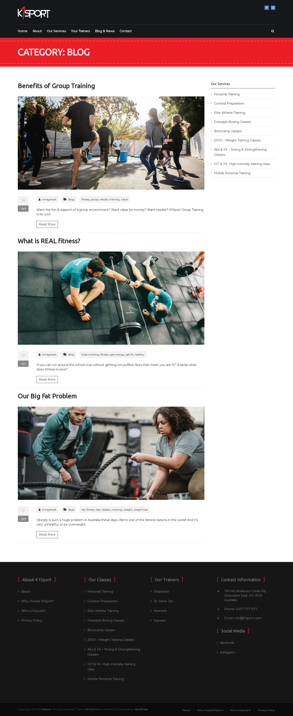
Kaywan (160, 620)
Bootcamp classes (228, 131)
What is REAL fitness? (49, 240)
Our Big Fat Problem (47, 396)
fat (83, 509)
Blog (71, 199)
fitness (85, 199)
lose (98, 509)
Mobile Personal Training (232, 173)
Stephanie (161, 591)
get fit (129, 354)
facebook (266, 8)
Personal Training (227, 94)
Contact (126, 31)
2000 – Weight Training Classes (237, 140)
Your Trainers (80, 31)
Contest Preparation (229, 103)
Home (22, 31)
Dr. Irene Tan (163, 601)
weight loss (141, 509)
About (37, 31)
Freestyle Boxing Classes (232, 122)
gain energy (117, 354)
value (124, 199)
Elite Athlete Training (229, 113)
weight (128, 509)
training (114, 199)
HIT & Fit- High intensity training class (242, 164)
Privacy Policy (31, 620)
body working (90, 354)
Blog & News (105, 31)
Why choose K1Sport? (37, 601)
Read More (47, 224)
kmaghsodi (49, 199)
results (104, 199)
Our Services (56, 31)
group (94, 199)
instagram (273, 8)
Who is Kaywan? (33, 611)
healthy (139, 354)
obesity (106, 509)
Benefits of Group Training (56, 85)
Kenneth (160, 611)
